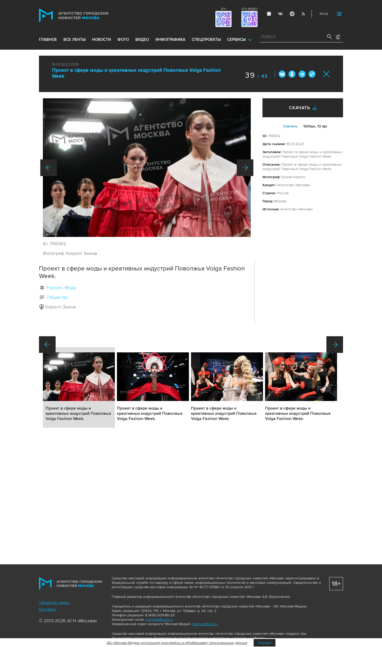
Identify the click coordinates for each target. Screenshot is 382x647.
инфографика (170, 39)
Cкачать (290, 126)
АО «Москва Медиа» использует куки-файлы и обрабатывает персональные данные (177, 642)
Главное (48, 39)
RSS (303, 14)
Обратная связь (54, 602)
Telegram (292, 14)
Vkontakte (280, 14)
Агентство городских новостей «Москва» (83, 15)
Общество (57, 297)
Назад (48, 167)
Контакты (47, 609)
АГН (223, 9)
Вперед (245, 167)
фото (123, 39)
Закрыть (326, 73)
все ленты (74, 39)
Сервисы (236, 39)
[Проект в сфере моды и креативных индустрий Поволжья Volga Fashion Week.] (147, 167)
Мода (70, 287)
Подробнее (79, 387)
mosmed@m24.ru (159, 619)
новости (101, 39)
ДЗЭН (269, 14)
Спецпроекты (206, 39)
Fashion (54, 287)
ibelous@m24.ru (205, 624)
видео (142, 39)
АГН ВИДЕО (250, 9)
